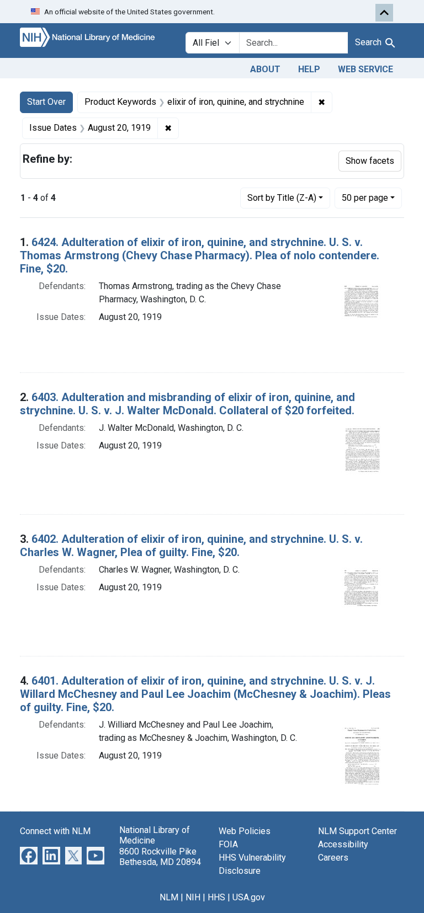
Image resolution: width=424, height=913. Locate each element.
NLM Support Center (357, 831)
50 (365, 197)
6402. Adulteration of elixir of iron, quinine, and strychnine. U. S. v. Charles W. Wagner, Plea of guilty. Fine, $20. (191, 545)
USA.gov (248, 897)
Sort (281, 198)
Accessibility (343, 844)
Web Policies (245, 831)
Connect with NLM (55, 831)
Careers (333, 857)
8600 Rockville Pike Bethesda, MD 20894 (160, 856)
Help (309, 69)
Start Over (46, 102)
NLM (169, 897)
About (265, 69)
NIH (193, 897)
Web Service (365, 69)
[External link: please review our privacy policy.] (29, 855)
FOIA (228, 844)
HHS (216, 897)
